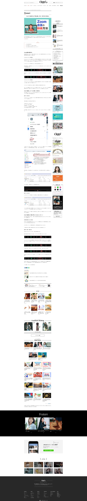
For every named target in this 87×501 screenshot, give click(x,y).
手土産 (44, 495)
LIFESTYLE (34, 5)
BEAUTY (31, 5)
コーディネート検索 (37, 335)
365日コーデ (25, 497)
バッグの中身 (35, 406)
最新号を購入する (58, 206)
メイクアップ (38, 494)
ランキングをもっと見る (57, 48)
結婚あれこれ (51, 494)
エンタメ (45, 494)
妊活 (50, 495)
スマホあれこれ (26, 406)
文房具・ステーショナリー (48, 405)
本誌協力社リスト (58, 494)
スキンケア (38, 493)
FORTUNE (44, 5)
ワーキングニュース (37, 405)
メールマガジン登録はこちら (57, 191)
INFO (47, 5)
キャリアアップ (28, 405)
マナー (41, 405)
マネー (43, 405)
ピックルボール (45, 493)
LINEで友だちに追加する (48, 450)
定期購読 (55, 207)
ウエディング (51, 493)
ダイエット (38, 497)
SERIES (58, 5)
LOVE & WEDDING (39, 5)
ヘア (37, 495)
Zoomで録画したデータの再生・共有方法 (31, 45)
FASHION (25, 5)
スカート (25, 494)
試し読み (60, 207)
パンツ (24, 493)
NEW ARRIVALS (54, 5)
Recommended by (47, 403)
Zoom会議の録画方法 (28, 44)
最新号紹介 (58, 493)
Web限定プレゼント (59, 495)
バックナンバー (57, 208)
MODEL (50, 5)
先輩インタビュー (30, 406)
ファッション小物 (25, 495)
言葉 (25, 405)
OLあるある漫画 (32, 405)
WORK (28, 5)
